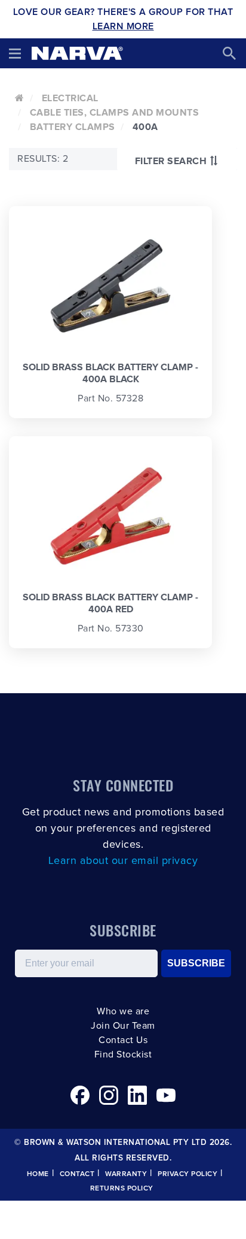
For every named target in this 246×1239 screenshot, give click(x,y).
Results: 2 (42, 159)
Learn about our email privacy (123, 861)
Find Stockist (123, 1054)
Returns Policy (121, 1188)
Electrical (70, 98)
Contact (77, 1174)
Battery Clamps (72, 127)
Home (38, 1174)
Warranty (126, 1174)
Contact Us (123, 1040)
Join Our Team (123, 1026)
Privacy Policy (187, 1174)
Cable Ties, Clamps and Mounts (114, 112)
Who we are (123, 1011)
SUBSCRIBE (196, 963)
